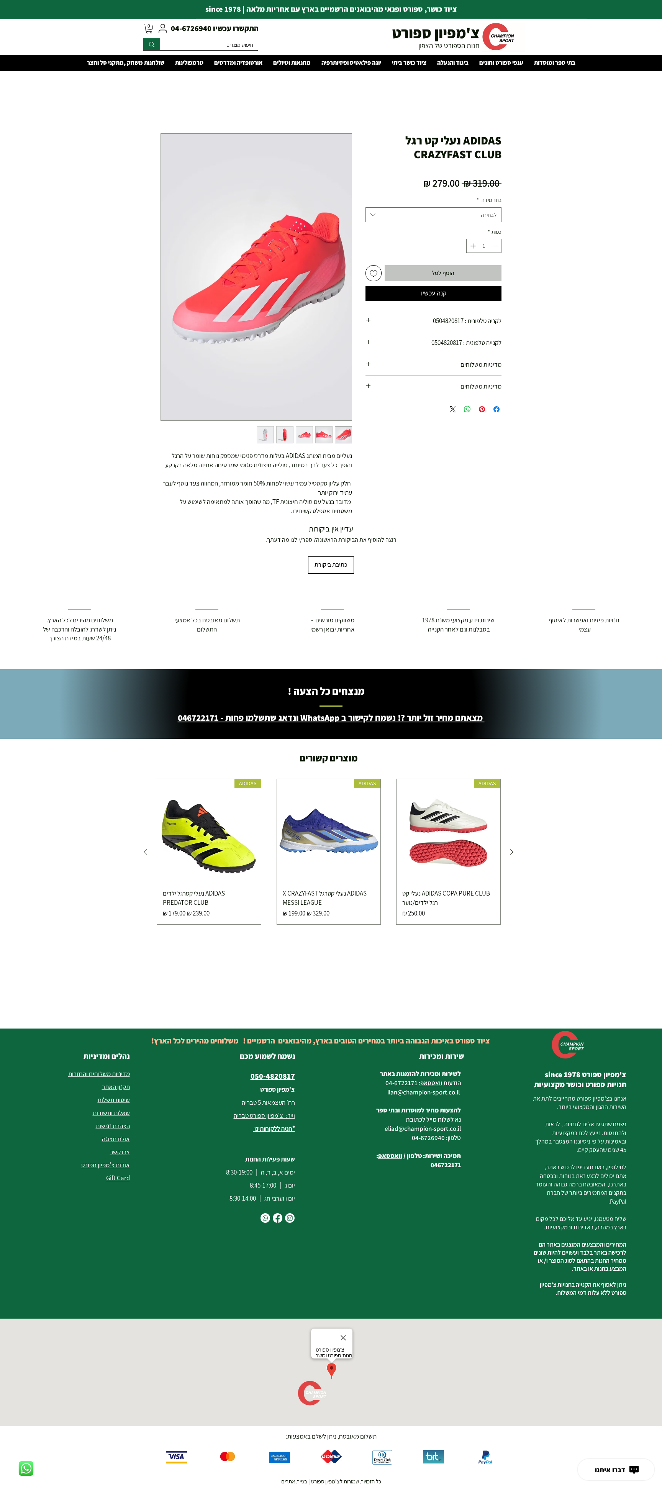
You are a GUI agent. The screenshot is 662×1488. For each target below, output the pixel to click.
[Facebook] (277, 1167)
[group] (328, 801)
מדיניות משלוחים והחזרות (99, 1023)
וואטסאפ (431, 1032)
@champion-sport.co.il (428, 1041)
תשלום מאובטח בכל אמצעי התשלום (207, 573)
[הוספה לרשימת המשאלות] (373, 273)
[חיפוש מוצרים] (151, 44)
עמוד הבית (488, 106)
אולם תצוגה (116, 1088)
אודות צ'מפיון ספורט (105, 1114)
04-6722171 (401, 1032)
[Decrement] (495, 246)
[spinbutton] (484, 246)
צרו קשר (120, 1101)
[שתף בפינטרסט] (482, 409)
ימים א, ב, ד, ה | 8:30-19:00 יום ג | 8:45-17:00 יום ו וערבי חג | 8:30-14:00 (260, 1134)
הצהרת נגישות (113, 1075)
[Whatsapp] (265, 1167)
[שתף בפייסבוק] (496, 409)
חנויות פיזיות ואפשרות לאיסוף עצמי (584, 573)
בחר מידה (489, 200)
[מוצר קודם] (511, 801)
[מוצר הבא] (145, 801)
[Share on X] (452, 409)
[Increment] (472, 246)
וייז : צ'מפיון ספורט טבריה (264, 1064)
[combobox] (433, 214)
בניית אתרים (294, 1430)
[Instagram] (290, 1167)
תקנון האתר (116, 1036)
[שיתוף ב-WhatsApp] (467, 409)
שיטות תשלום (114, 1049)
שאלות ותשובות (111, 1062)
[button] (149, 28)
